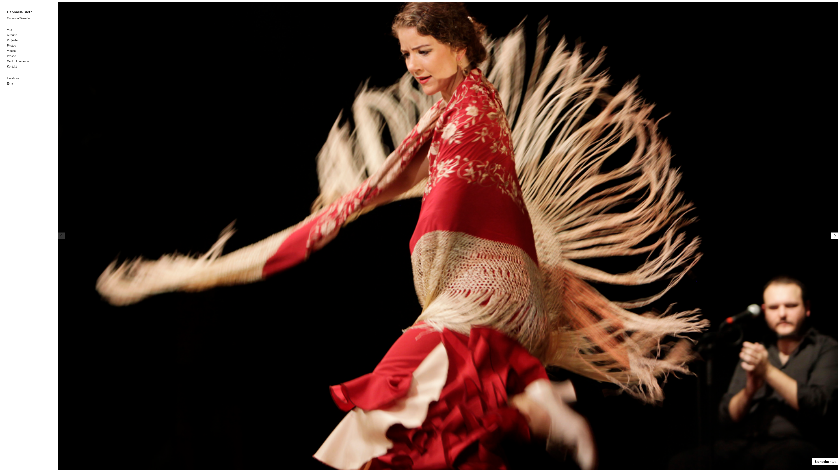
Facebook (13, 78)
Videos (11, 51)
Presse (11, 56)
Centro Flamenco (18, 61)
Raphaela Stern (20, 12)
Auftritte (12, 35)
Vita (9, 30)
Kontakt (12, 66)
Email (10, 83)
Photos (11, 45)
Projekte (12, 40)
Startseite (822, 461)
